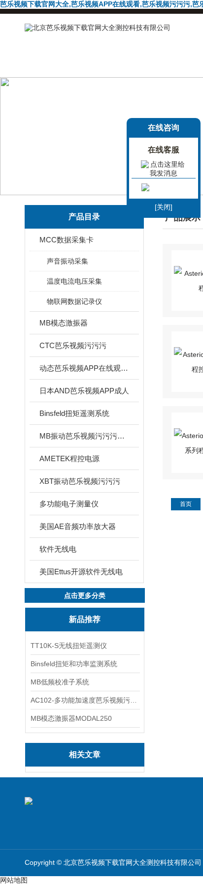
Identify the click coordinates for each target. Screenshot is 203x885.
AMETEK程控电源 (69, 458)
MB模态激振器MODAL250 (71, 718)
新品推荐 (85, 619)
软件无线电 (57, 549)
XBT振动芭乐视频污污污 (79, 481)
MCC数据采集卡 (66, 240)
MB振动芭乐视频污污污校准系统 (85, 436)
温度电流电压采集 (74, 281)
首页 (186, 504)
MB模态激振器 (63, 323)
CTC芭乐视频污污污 (72, 345)
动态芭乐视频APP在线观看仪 (85, 368)
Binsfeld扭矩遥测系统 (74, 413)
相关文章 (85, 754)
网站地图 (14, 880)
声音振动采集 (67, 261)
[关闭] (163, 207)
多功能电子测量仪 (69, 504)
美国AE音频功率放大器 (77, 526)
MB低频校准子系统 (60, 682)
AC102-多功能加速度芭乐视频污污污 (85, 700)
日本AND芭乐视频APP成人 (84, 390)
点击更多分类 (84, 595)
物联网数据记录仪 (74, 301)
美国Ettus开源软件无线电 (81, 571)
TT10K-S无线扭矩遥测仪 (69, 645)
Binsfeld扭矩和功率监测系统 (74, 664)
